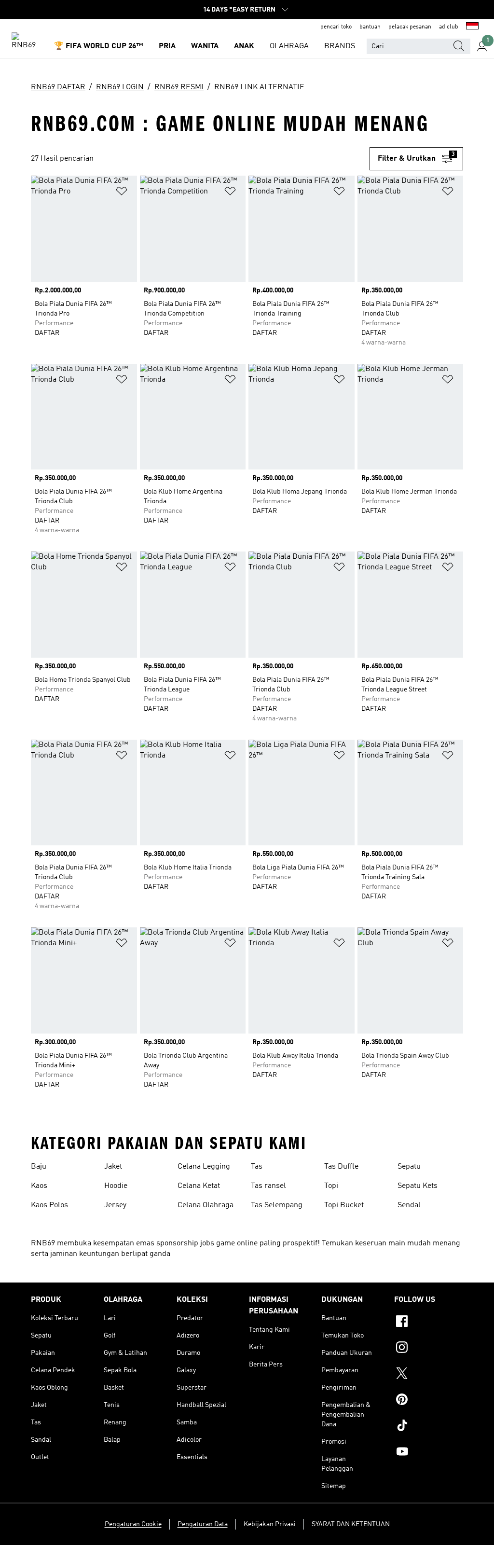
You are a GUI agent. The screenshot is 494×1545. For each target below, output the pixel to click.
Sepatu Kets (418, 1186)
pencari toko (336, 27)
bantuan (370, 27)
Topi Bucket (344, 1205)
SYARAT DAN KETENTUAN (351, 1524)
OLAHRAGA (289, 46)
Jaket (113, 1167)
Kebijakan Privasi (270, 1524)
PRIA (167, 46)
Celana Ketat (199, 1186)
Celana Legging (204, 1167)
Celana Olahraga (205, 1205)
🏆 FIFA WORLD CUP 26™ (98, 46)
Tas (256, 1167)
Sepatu (409, 1167)
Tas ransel (268, 1186)
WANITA (205, 46)
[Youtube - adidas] (428, 1453)
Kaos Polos (49, 1205)
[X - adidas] (428, 1375)
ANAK (244, 46)
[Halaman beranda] (27, 41)
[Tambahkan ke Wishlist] (121, 192)
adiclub (448, 27)
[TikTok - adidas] (428, 1427)
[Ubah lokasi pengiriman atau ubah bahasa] (472, 27)
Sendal (409, 1205)
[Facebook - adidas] (428, 1323)
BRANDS (339, 46)
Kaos (39, 1186)
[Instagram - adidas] (428, 1349)
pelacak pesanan (409, 27)
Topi (331, 1186)
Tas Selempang (276, 1205)
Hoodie (115, 1186)
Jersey (115, 1205)
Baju (38, 1167)
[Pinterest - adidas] (428, 1401)
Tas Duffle (341, 1167)
